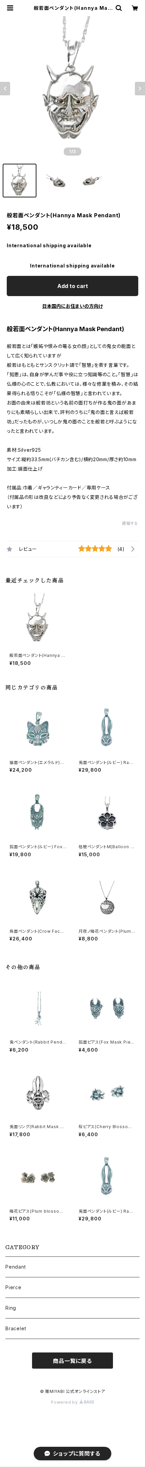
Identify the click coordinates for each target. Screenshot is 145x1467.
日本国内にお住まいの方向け (72, 306)
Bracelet (15, 1328)
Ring (10, 1308)
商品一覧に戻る (72, 1361)
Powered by (65, 1402)
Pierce (13, 1287)
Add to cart (72, 286)
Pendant (15, 1267)
